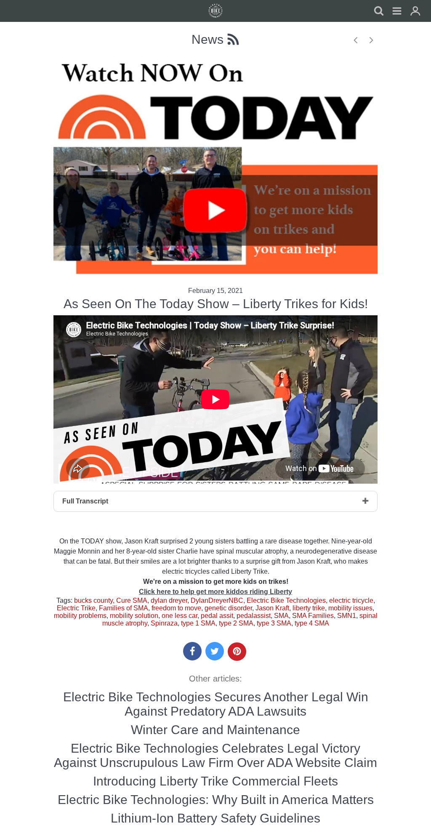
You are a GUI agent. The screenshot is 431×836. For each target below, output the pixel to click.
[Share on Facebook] (192, 651)
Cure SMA (131, 600)
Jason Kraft (272, 608)
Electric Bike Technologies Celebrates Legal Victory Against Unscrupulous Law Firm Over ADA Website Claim (215, 755)
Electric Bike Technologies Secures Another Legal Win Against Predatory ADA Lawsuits (215, 704)
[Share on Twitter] (214, 651)
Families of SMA (123, 608)
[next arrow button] (370, 39)
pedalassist (254, 615)
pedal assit (217, 615)
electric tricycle (351, 600)
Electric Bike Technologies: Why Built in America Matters (216, 800)
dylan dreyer (169, 600)
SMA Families (313, 615)
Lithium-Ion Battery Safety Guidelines (215, 818)
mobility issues (350, 608)
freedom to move (176, 608)
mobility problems (80, 615)
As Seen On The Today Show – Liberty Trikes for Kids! (216, 304)
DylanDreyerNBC (217, 600)
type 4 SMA (312, 623)
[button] (192, 651)
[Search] (378, 12)
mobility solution (134, 615)
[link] (397, 12)
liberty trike (309, 608)
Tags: (65, 600)
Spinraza (164, 623)
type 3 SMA (274, 623)
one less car (179, 615)
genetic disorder (228, 608)
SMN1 (346, 615)
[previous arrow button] (354, 39)
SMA (281, 615)
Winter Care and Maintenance (215, 730)
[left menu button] (215, 11)
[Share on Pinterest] (237, 651)
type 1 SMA (198, 623)
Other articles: (215, 678)
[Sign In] (415, 12)
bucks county (93, 600)
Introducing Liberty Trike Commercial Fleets (215, 781)
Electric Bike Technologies (286, 600)
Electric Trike (76, 608)
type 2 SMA (236, 623)
